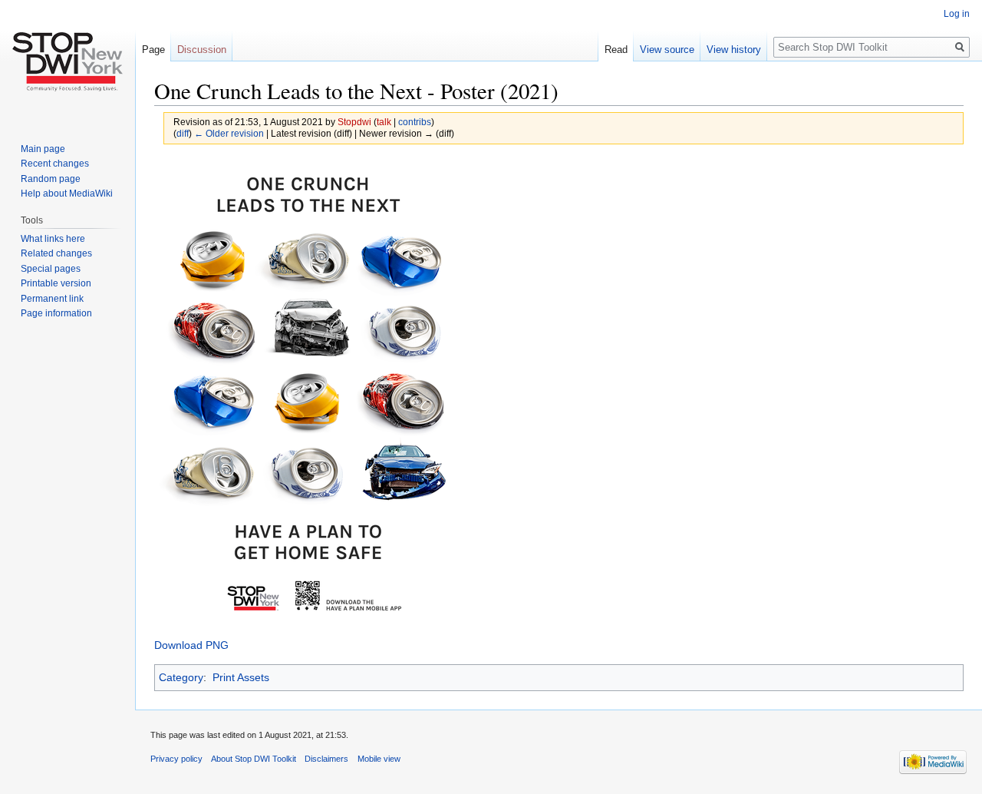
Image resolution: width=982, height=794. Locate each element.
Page (153, 49)
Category (181, 677)
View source (667, 49)
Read (616, 49)
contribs (414, 122)
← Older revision (229, 133)
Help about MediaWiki (67, 193)
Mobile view (379, 758)
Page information (56, 313)
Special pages (51, 268)
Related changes (56, 253)
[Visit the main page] (67, 61)
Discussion (201, 49)
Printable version (56, 283)
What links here (53, 238)
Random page (51, 179)
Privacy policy (176, 758)
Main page (43, 149)
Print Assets (241, 677)
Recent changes (55, 163)
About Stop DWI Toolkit (253, 758)
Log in (957, 13)
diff (182, 133)
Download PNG (191, 645)
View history (734, 49)
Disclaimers (326, 758)
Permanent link (52, 298)
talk (384, 122)
